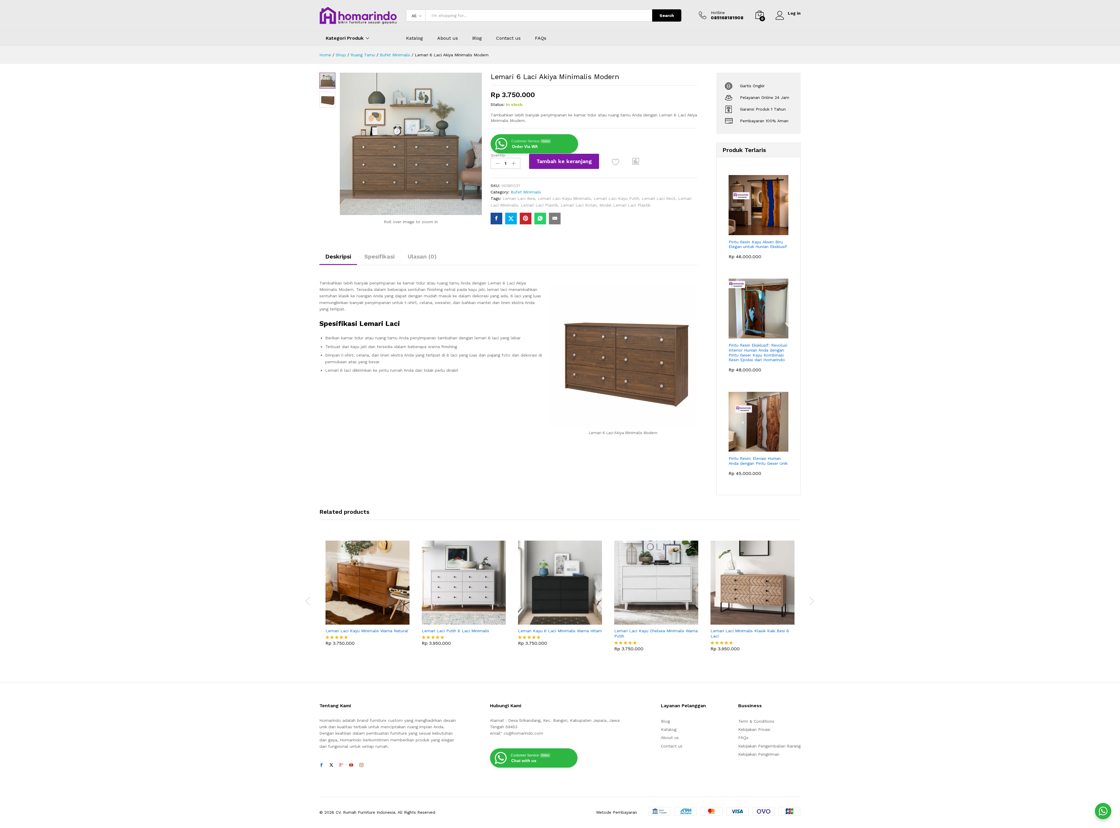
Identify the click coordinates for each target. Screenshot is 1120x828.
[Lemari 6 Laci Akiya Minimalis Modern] (496, 218)
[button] (635, 161)
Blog (477, 38)
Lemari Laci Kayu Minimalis (564, 198)
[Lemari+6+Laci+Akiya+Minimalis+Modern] (511, 218)
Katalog (414, 38)
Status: (498, 104)
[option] (367, 597)
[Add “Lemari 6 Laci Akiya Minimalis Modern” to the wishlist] (615, 162)
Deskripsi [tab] (338, 256)
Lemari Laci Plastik (539, 205)
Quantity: (498, 155)
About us (447, 38)
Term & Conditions (756, 721)
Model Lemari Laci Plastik (624, 205)
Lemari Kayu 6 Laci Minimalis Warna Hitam (560, 630)
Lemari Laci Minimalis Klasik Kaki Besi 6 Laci (749, 633)
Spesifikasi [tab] (379, 256)
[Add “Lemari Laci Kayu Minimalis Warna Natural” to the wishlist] (373, 618)
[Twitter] (331, 765)
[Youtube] (351, 765)
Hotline (718, 12)
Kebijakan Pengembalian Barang (769, 746)
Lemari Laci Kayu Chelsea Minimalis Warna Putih (656, 633)
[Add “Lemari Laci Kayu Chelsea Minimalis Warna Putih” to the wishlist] (661, 618)
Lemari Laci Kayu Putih (616, 198)
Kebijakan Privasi (754, 729)
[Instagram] (361, 765)
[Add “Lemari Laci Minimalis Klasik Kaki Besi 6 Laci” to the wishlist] (758, 618)
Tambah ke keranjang (564, 161)
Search (666, 15)
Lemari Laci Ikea (519, 198)
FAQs (540, 38)
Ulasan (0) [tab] (422, 256)
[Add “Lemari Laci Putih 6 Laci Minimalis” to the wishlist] (469, 618)
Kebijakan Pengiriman (758, 754)
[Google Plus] (341, 765)
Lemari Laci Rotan (579, 205)
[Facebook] (321, 765)
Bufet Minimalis (526, 192)
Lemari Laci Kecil (659, 198)
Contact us (508, 38)
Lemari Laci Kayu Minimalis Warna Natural (367, 630)
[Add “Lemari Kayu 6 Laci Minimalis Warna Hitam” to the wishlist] (565, 618)
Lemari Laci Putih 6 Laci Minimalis (455, 630)
